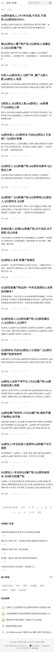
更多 (51, 577)
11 (14, 512)
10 (50, 507)
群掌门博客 (11, 3)
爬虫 (42, 586)
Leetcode (22, 590)
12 (19, 512)
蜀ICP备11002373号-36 (18, 646)
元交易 (13, 590)
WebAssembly (7, 586)
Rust (18, 586)
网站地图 (35, 648)
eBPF (25, 586)
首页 (3, 10)
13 (25, 512)
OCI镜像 (34, 586)
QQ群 (9, 10)
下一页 (31, 512)
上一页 (31, 507)
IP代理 (4, 590)
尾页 (39, 512)
